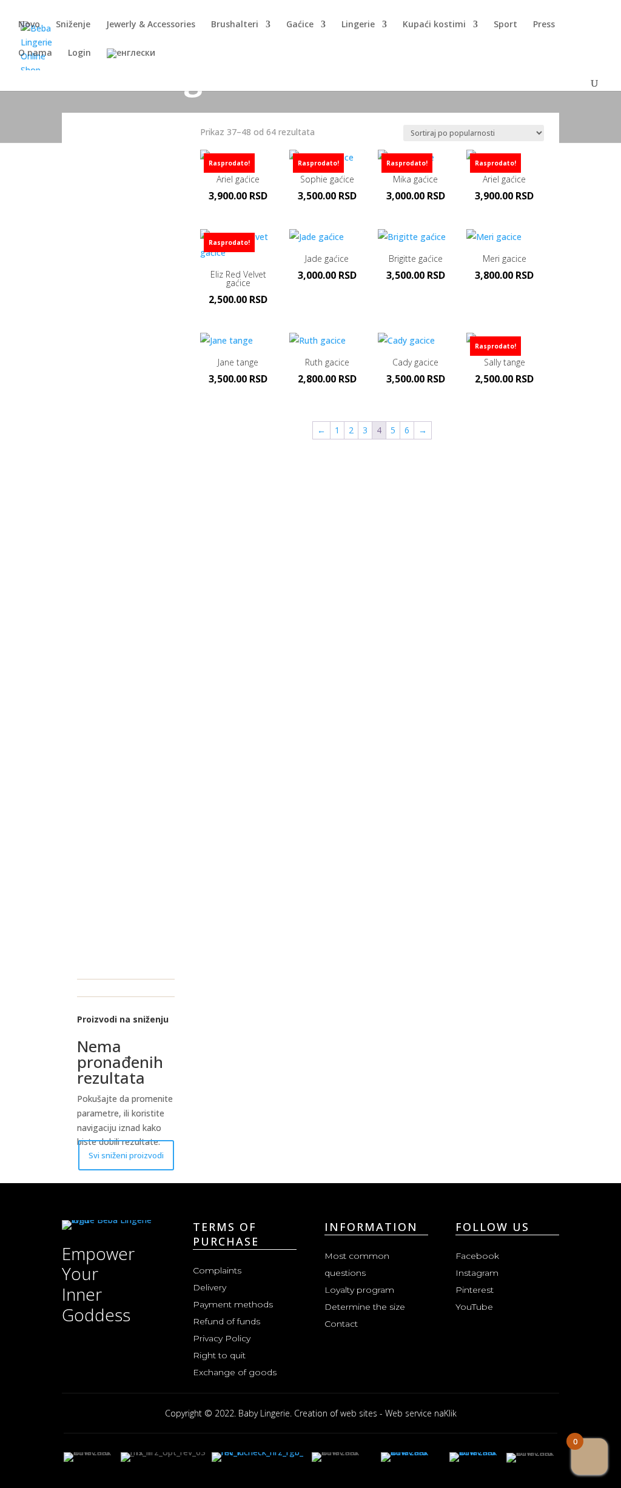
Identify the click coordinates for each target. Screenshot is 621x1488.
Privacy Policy (221, 1338)
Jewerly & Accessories (150, 25)
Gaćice (300, 25)
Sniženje (73, 25)
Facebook (477, 1255)
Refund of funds (226, 1321)
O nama (35, 53)
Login (79, 53)
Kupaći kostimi (434, 25)
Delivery (209, 1287)
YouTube (474, 1306)
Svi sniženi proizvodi (126, 1155)
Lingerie (358, 25)
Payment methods (233, 1304)
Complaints (217, 1270)
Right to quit (219, 1355)
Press (544, 25)
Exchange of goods (235, 1372)
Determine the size (364, 1306)
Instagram (476, 1272)
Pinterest (474, 1289)
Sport (505, 25)
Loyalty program (359, 1289)
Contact (341, 1323)
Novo (29, 25)
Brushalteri (234, 25)
